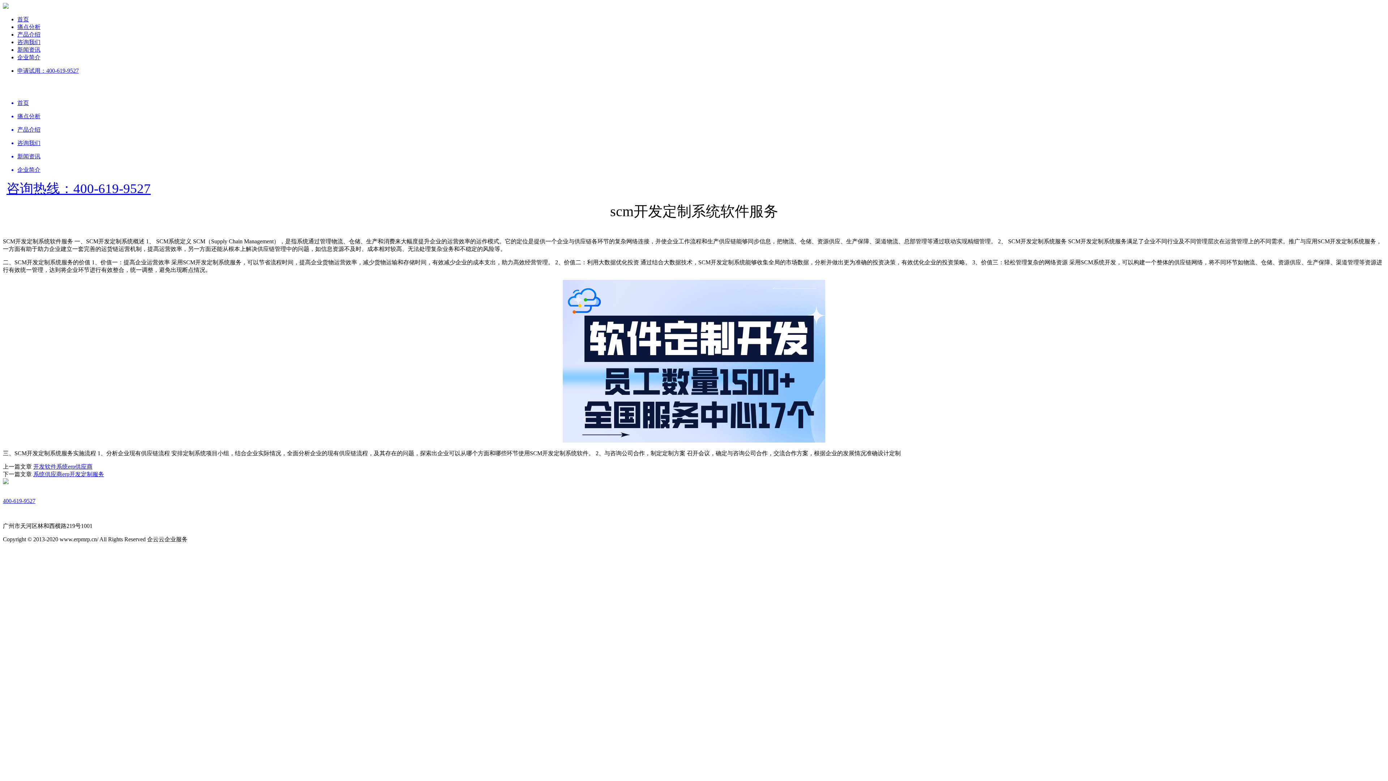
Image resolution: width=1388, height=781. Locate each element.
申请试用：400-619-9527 (48, 71)
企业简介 (28, 57)
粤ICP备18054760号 (213, 539)
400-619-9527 (19, 501)
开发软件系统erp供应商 (63, 467)
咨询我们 (28, 42)
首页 (23, 19)
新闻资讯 (28, 50)
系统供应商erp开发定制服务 (68, 474)
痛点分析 (28, 27)
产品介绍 (28, 34)
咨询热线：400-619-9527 (79, 188)
